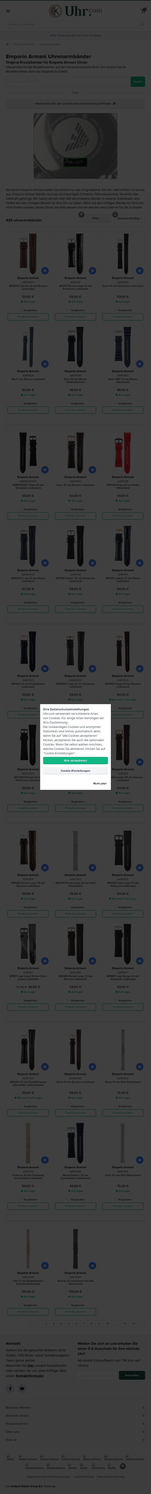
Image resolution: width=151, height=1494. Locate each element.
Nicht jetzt (99, 783)
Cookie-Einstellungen (75, 771)
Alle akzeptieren (75, 760)
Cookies (54, 718)
